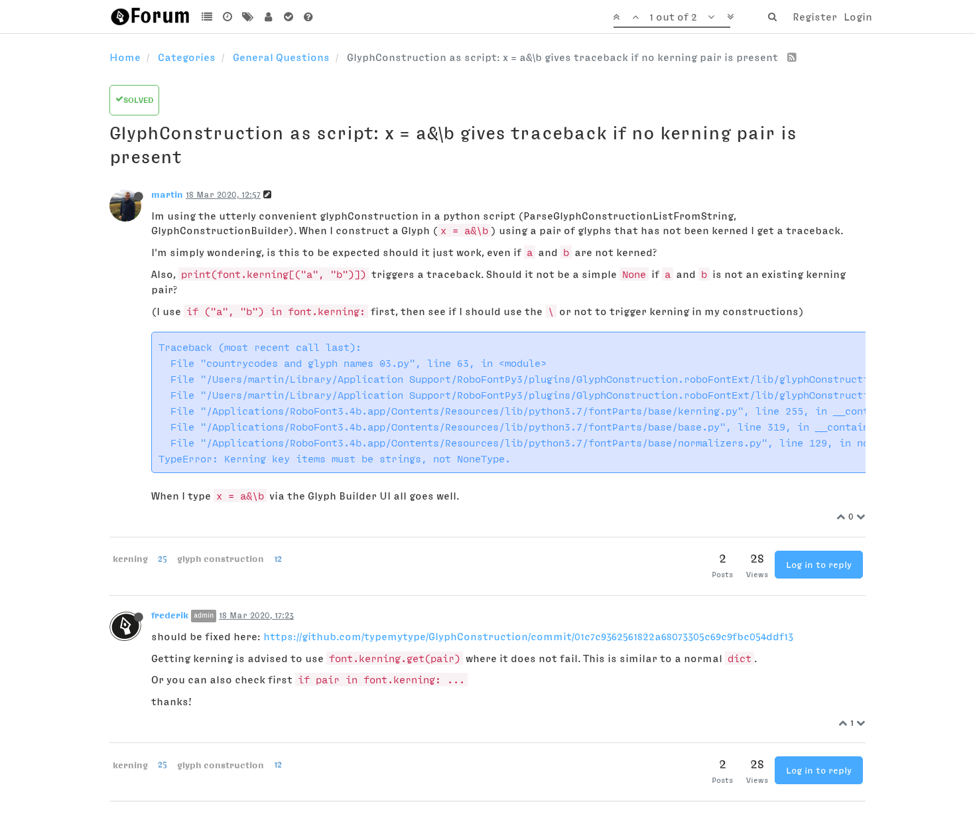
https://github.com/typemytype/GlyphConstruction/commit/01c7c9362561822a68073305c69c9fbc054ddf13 (528, 636)
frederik (169, 615)
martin (167, 194)
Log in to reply (819, 564)
